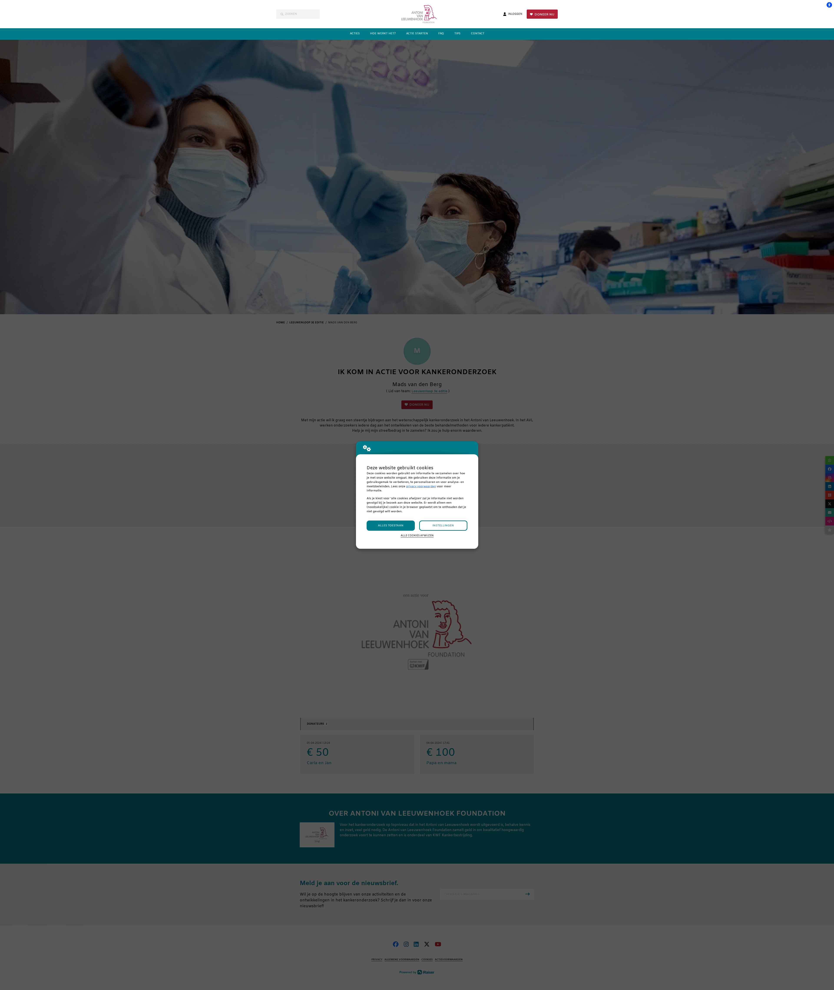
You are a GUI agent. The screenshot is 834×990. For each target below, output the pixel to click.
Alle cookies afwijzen (417, 535)
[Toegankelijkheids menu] (829, 4)
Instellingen (443, 525)
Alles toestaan (391, 525)
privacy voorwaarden (421, 486)
